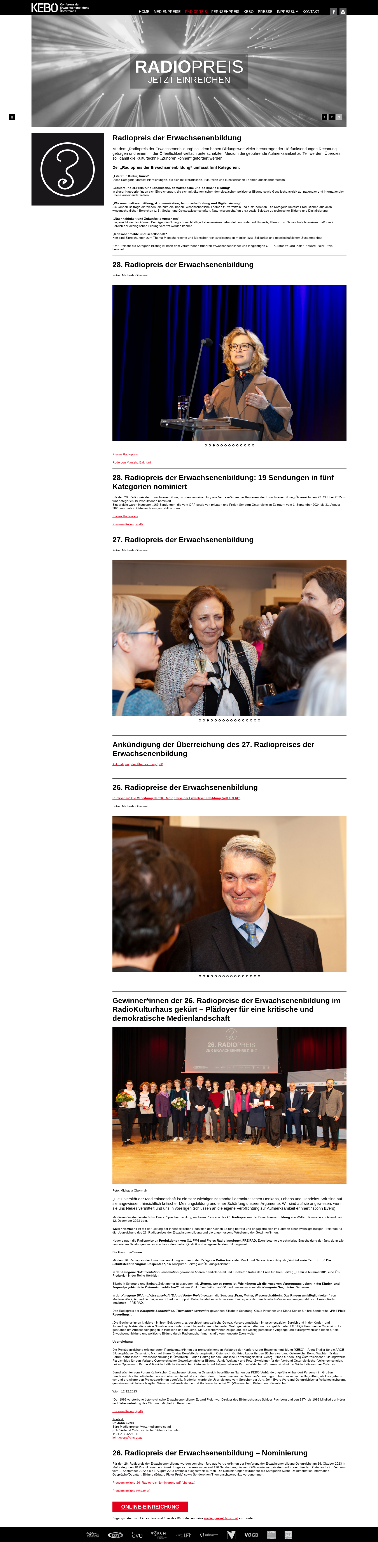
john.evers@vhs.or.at (127, 1378)
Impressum (287, 12)
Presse (265, 12)
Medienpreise (167, 12)
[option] (189, 71)
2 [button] (332, 117)
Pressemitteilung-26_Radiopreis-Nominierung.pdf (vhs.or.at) (154, 1423)
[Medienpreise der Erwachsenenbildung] (60, 7)
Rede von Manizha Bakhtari (131, 403)
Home (144, 12)
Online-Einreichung (150, 1447)
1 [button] (325, 117)
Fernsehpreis (225, 12)
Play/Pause (12, 117)
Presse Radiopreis (125, 395)
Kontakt (311, 12)
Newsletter (343, 11)
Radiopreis (196, 12)
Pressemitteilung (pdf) (127, 465)
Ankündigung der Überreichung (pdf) (137, 705)
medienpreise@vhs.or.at (221, 1459)
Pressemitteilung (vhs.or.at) (131, 1431)
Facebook (333, 11)
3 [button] (339, 117)
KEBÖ (249, 12)
